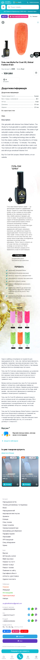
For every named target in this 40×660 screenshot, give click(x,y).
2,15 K (25, 631)
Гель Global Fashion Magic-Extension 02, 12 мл (29, 475)
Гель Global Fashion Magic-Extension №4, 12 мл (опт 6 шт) (11, 476)
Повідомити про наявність (20, 651)
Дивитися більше (7, 453)
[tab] (5, 428)
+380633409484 (34, 2)
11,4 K (16, 631)
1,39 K (8, 631)
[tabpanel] (20, 436)
